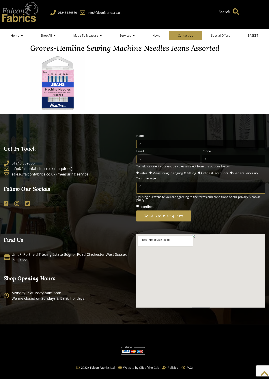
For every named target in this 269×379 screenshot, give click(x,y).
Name (140, 136)
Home (15, 36)
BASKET (253, 36)
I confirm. (146, 206)
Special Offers (220, 36)
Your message (146, 178)
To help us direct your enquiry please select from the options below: (183, 166)
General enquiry (245, 173)
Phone (206, 151)
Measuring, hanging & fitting (174, 173)
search (224, 12)
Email (140, 151)
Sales (143, 173)
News (156, 36)
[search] (236, 11)
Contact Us (185, 36)
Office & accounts (214, 173)
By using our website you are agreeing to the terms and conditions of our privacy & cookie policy (198, 198)
